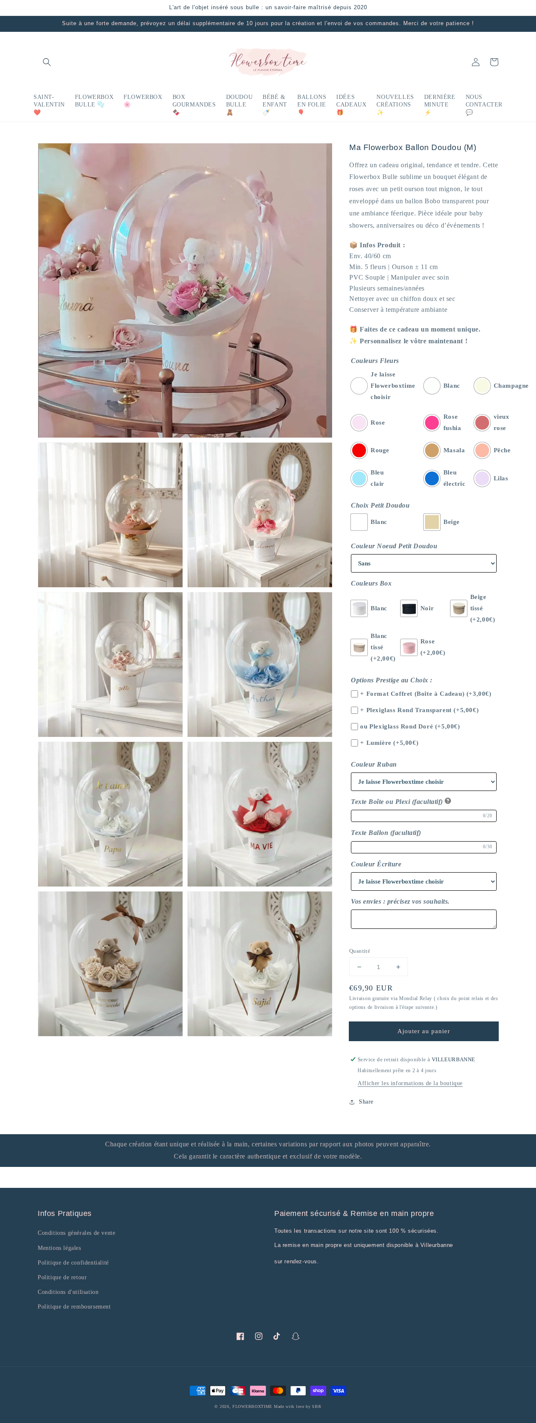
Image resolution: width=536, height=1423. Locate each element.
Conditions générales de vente (76, 1233)
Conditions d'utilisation (68, 1292)
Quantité (359, 951)
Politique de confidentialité (73, 1263)
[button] (47, 62)
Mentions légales (59, 1248)
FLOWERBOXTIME (253, 1406)
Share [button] (366, 1102)
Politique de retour (62, 1277)
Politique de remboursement (74, 1307)
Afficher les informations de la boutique (410, 1083)
